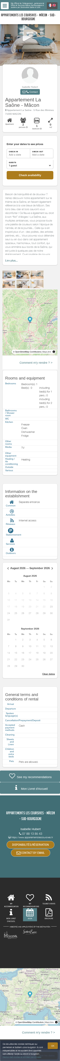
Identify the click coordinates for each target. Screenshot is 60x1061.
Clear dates (48, 674)
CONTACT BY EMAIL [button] (32, 852)
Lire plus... (11, 260)
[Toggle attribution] (54, 352)
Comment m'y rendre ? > (36, 362)
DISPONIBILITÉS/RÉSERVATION (30, 844)
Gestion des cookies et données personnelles (22, 1057)
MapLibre (46, 351)
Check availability (30, 175)
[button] (30, 92)
